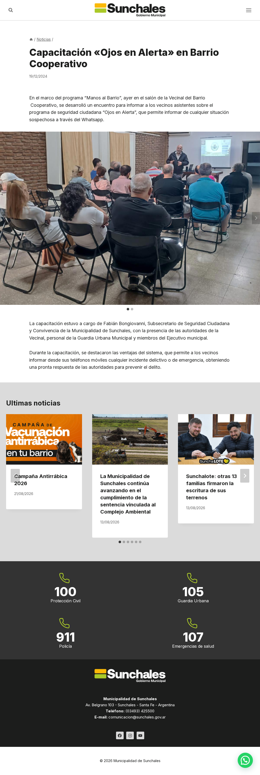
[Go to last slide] (15, 476)
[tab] (128, 309)
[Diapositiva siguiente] (256, 218)
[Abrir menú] (248, 10)
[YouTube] (140, 735)
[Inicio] (31, 39)
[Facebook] (120, 735)
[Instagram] (130, 735)
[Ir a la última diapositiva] (4, 218)
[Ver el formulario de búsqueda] (10, 10)
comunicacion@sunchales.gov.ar (137, 717)
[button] (245, 760)
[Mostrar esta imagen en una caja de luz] (130, 218)
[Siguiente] (244, 476)
